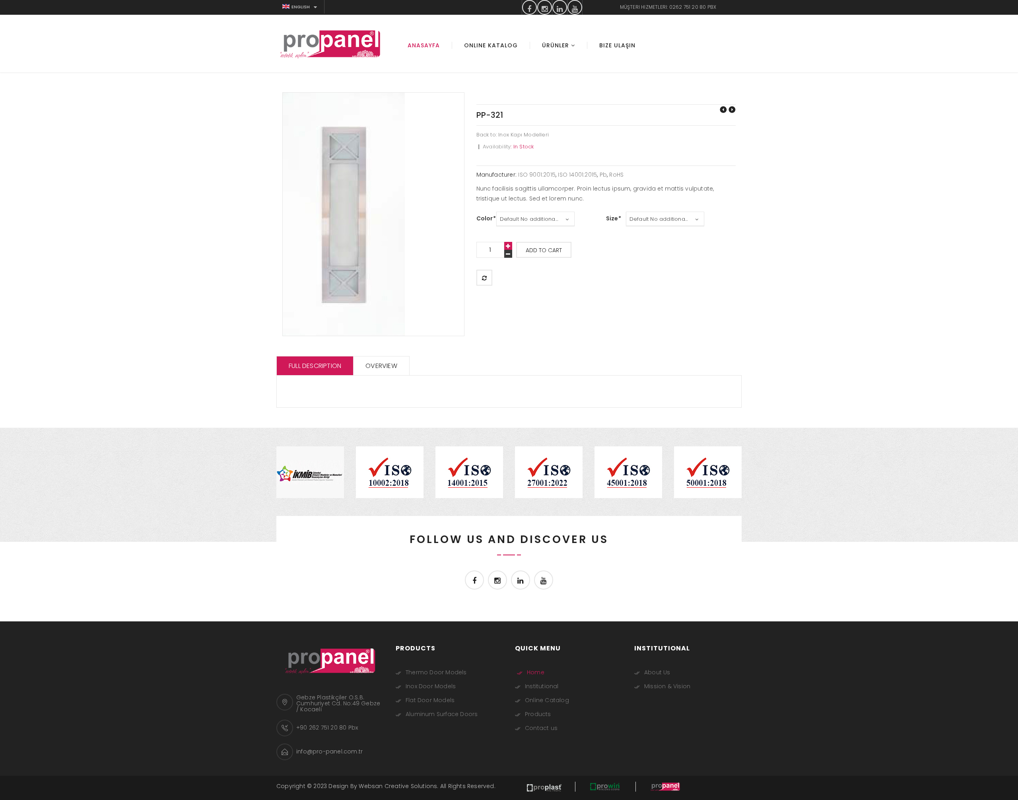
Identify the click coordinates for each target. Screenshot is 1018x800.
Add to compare (484, 278)
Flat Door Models (430, 700)
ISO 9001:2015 (537, 175)
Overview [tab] (381, 365)
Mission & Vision (667, 686)
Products (538, 714)
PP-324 (723, 109)
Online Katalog (491, 45)
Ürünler (555, 45)
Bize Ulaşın (617, 45)
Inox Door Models (431, 686)
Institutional (542, 686)
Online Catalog (547, 700)
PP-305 (732, 109)
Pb (603, 175)
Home (535, 672)
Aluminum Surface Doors (442, 714)
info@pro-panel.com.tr (329, 751)
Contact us (541, 728)
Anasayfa (424, 45)
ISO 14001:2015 (577, 175)
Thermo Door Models (436, 672)
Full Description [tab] (315, 365)
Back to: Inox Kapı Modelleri (512, 134)
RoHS (616, 175)
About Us (657, 672)
